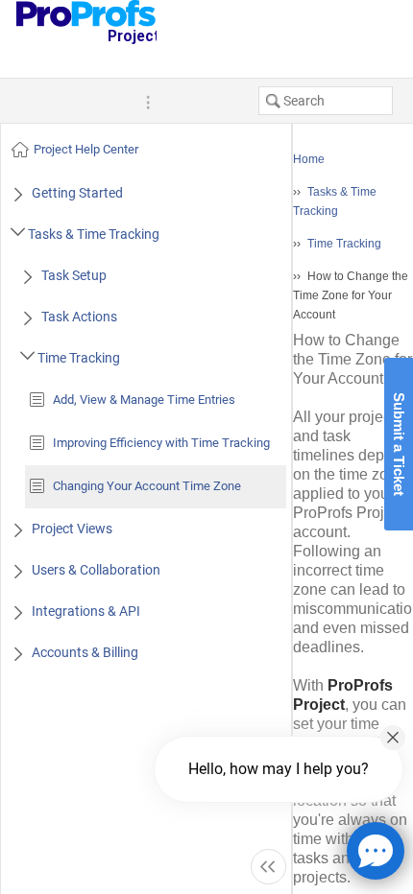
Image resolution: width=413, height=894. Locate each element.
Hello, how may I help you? (278, 769)
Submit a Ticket (399, 444)
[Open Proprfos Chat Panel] (375, 851)
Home (309, 159)
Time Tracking (344, 243)
